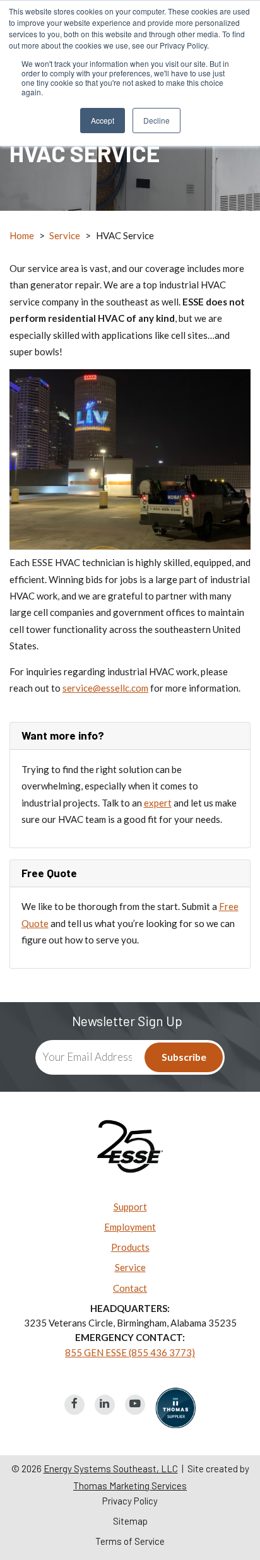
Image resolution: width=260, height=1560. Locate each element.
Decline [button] (156, 120)
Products (130, 1247)
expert (158, 802)
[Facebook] (74, 1405)
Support (130, 1206)
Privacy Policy (130, 1501)
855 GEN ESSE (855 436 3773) (130, 1352)
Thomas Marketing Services (130, 1485)
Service (64, 235)
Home (21, 235)
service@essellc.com (105, 688)
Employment (130, 1226)
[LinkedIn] (105, 1405)
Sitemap (130, 1521)
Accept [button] (102, 120)
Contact (130, 1288)
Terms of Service (130, 1541)
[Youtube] (135, 1405)
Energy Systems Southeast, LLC (111, 1468)
